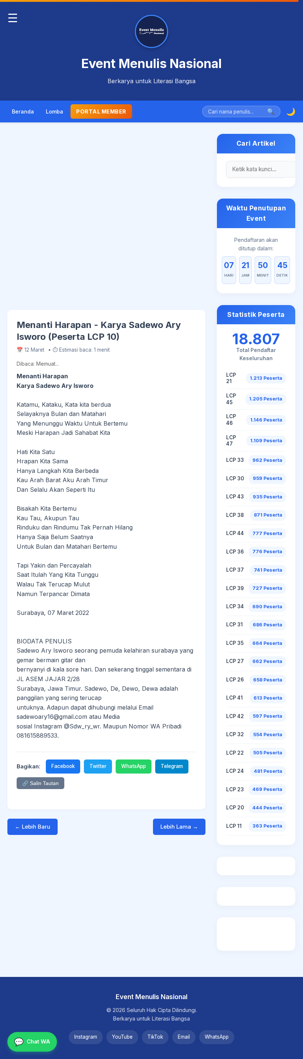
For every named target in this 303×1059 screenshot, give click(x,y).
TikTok (155, 1037)
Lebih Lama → (179, 826)
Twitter (97, 766)
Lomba (54, 111)
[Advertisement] (106, 221)
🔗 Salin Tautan (40, 783)
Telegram (172, 766)
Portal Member (101, 111)
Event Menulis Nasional (151, 63)
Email (184, 1037)
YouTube (122, 1037)
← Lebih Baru (32, 826)
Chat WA (32, 1041)
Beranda (23, 111)
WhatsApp (133, 766)
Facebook (63, 766)
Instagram (85, 1037)
